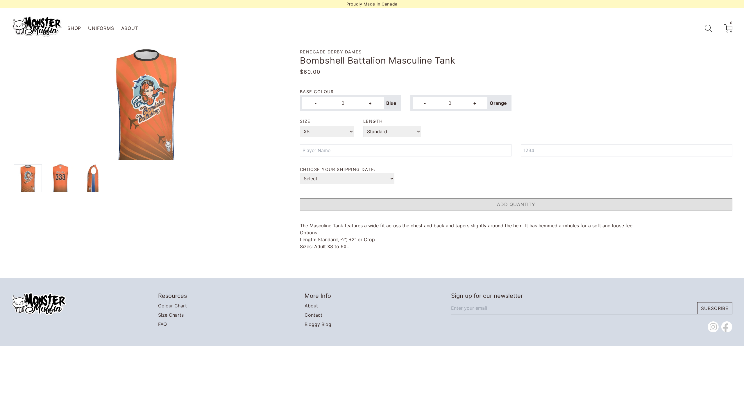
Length (373, 121)
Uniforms (101, 28)
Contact (313, 315)
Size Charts (171, 315)
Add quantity (516, 204)
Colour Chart (172, 306)
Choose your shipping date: (337, 169)
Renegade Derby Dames (331, 51)
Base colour (317, 91)
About (129, 28)
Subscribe (715, 308)
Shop (74, 28)
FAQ (162, 324)
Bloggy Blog (318, 324)
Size (305, 121)
